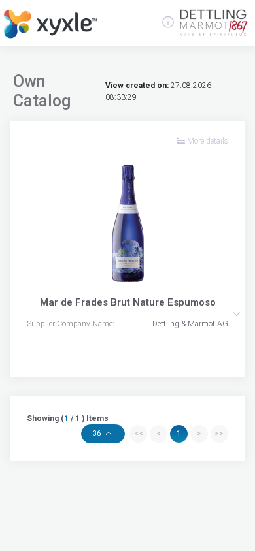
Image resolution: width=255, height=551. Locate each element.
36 (97, 433)
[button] (237, 314)
